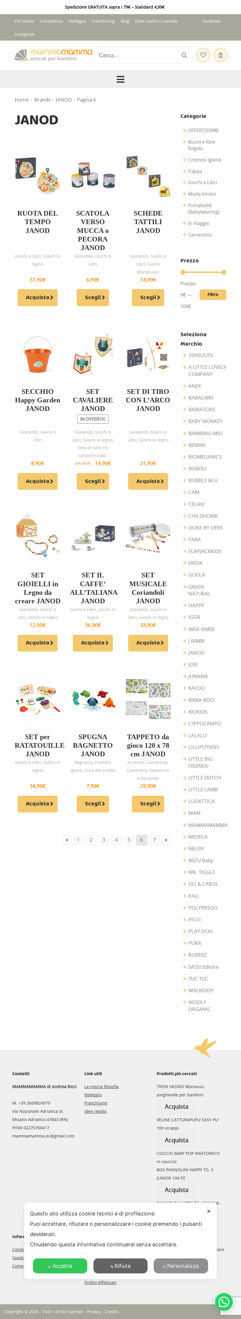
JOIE (193, 664)
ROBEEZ (197, 955)
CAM (193, 492)
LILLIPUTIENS (203, 747)
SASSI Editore (203, 967)
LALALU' (197, 735)
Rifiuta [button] (122, 1266)
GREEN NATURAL (199, 590)
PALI (193, 896)
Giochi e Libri (28, 256)
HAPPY (196, 605)
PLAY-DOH (200, 931)
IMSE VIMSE (201, 629)
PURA (194, 943)
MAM (194, 813)
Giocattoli (83, 256)
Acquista (37, 297)
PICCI (194, 919)
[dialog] (120, 1241)
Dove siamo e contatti (156, 21)
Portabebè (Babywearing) (204, 208)
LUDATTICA (201, 801)
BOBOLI (197, 468)
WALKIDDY (200, 990)
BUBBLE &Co (203, 480)
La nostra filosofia (101, 1086)
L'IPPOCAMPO (204, 723)
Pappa (195, 171)
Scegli (93, 297)
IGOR (194, 617)
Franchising (103, 21)
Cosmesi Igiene (204, 159)
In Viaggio (199, 223)
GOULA (196, 575)
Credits (112, 1311)
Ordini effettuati (100, 1282)
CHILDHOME (203, 516)
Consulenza (51, 21)
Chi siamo (24, 21)
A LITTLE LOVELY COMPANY (207, 370)
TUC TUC (198, 978)
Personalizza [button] (183, 1266)
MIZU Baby (200, 860)
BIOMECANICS (205, 457)
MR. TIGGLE (201, 872)
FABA (194, 539)
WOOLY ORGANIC (199, 1005)
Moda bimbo (202, 194)
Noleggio (77, 21)
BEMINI (196, 445)
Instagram (25, 34)
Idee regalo (95, 1111)
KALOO (196, 688)
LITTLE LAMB (203, 789)
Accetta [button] (62, 1266)
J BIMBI (196, 641)
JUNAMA (198, 676)
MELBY (196, 848)
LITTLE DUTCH (204, 778)
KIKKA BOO (201, 700)
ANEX (194, 386)
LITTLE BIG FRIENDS (200, 762)
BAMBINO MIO (205, 433)
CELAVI (196, 504)
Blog (125, 21)
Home (22, 99)
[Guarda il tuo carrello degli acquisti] (220, 52)
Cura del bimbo (100, 770)
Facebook (211, 21)
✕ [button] (209, 1211)
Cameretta (137, 770)
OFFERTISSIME (93, 456)
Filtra (212, 294)
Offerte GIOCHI (92, 448)
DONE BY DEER (205, 527)
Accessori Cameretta (147, 762)
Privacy (94, 1311)
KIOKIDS (197, 712)
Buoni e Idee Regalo (201, 145)
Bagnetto (83, 762)
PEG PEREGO (202, 908)
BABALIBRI (200, 397)
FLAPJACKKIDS (204, 551)
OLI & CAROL (203, 884)
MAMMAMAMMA (208, 825)
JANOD (64, 99)
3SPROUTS (200, 355)
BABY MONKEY (205, 421)
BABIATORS (201, 409)
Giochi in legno (98, 440)
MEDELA (197, 837)
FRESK (195, 563)
